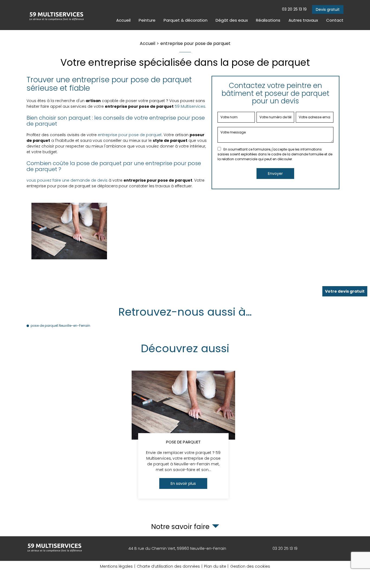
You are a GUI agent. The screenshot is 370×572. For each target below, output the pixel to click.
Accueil (123, 20)
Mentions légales (116, 566)
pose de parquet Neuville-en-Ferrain (60, 325)
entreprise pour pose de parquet (130, 135)
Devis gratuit (328, 9)
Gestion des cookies (250, 566)
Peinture (147, 20)
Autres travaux (303, 20)
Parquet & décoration (185, 20)
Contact (334, 20)
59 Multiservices (190, 106)
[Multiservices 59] (56, 15)
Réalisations (268, 20)
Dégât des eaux (232, 20)
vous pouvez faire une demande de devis (67, 180)
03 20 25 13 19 (294, 9)
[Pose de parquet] (183, 435)
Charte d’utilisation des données (168, 566)
